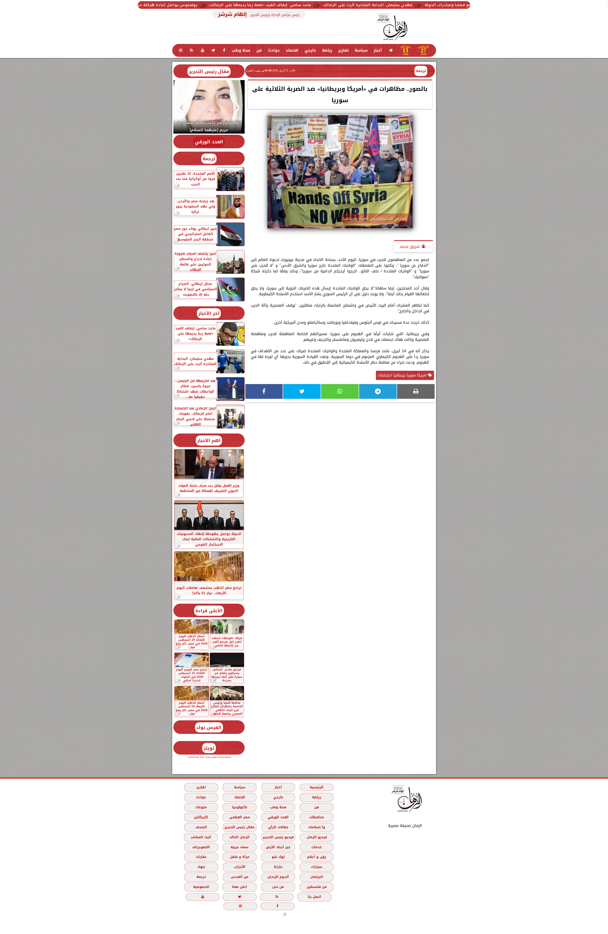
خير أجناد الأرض (278, 847)
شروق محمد (409, 246)
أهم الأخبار (209, 440)
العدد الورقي (209, 141)
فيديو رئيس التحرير (278, 837)
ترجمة (421, 70)
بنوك (201, 867)
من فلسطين (316, 887)
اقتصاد (292, 50)
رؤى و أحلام (316, 857)
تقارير (343, 50)
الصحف (201, 827)
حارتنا (278, 867)
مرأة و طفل (239, 857)
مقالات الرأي (278, 827)
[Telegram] (378, 391)
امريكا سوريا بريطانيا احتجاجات (403, 375)
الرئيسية (316, 787)
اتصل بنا (314, 897)
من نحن (278, 887)
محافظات (316, 817)
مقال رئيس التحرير (209, 71)
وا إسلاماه (316, 827)
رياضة (327, 50)
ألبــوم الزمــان (278, 877)
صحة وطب (241, 50)
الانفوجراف (201, 847)
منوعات (201, 807)
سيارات (316, 867)
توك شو (278, 857)
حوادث (274, 50)
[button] (236, 108)
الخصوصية (201, 887)
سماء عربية (239, 847)
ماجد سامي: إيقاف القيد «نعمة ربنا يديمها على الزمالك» (352, 5)
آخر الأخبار (208, 313)
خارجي (310, 50)
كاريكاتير (201, 817)
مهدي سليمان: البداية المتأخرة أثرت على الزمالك (460, 5)
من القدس (239, 877)
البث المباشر (201, 837)
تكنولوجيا (239, 807)
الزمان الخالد (239, 837)
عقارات (200, 857)
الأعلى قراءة (209, 610)
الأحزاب (239, 867)
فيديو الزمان (316, 837)
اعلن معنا (239, 887)
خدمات (316, 847)
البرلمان (316, 877)
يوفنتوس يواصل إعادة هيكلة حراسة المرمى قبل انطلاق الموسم (230, 5)
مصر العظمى (239, 817)
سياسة (361, 50)
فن (259, 50)
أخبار (378, 50)
